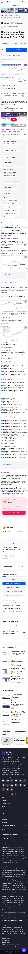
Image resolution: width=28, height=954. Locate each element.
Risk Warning (5, 940)
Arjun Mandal (7, 23)
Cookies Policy (6, 942)
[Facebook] (20, 785)
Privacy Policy (6, 938)
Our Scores (5, 822)
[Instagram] (16, 785)
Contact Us (5, 800)
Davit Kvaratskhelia (19, 23)
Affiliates (4, 819)
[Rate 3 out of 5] (21, 531)
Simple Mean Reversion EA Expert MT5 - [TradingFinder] (17, 721)
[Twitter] (11, 780)
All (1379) (14, 579)
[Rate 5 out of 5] (24, 531)
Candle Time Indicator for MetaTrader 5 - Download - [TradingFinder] (18, 653)
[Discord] (11, 785)
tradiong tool (6, 226)
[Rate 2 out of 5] (19, 531)
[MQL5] (7, 780)
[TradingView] (3, 780)
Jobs (3, 810)
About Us (4, 797)
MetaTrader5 (23, 43)
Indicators (17, 15)
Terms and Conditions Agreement (11, 946)
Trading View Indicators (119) (14, 591)
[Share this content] (3, 50)
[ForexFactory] (24, 785)
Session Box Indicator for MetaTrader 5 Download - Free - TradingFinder (18, 670)
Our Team (4, 806)
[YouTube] (16, 780)
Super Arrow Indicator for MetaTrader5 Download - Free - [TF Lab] (18, 661)
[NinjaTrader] (7, 789)
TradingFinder (4, 15)
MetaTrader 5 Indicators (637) (14, 587)
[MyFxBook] (3, 789)
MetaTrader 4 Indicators (6, 17)
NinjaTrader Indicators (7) (14, 595)
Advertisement (6, 816)
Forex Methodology (7, 803)
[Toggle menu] (24, 950)
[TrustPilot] (11, 789)
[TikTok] (20, 780)
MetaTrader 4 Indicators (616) (14, 583)
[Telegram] (24, 780)
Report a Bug (5, 813)
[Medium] (7, 785)
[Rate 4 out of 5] (23, 531)
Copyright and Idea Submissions (11, 944)
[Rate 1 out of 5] (17, 531)
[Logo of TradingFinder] (8, 2)
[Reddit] (3, 785)
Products (11, 15)
